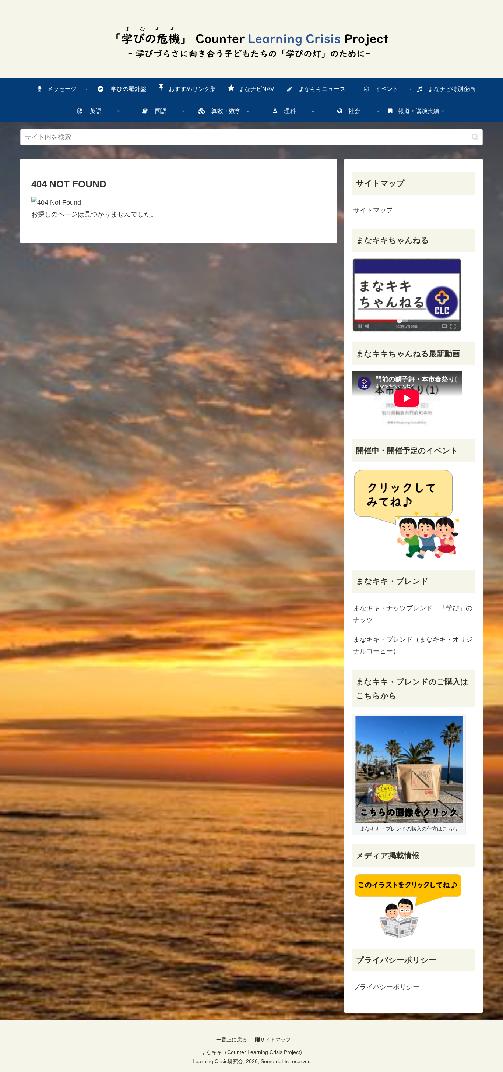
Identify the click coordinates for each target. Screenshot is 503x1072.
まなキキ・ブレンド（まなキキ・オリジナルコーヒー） (412, 645)
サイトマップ (373, 210)
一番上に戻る (231, 1040)
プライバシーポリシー (386, 987)
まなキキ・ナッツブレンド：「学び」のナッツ (412, 614)
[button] (475, 137)
